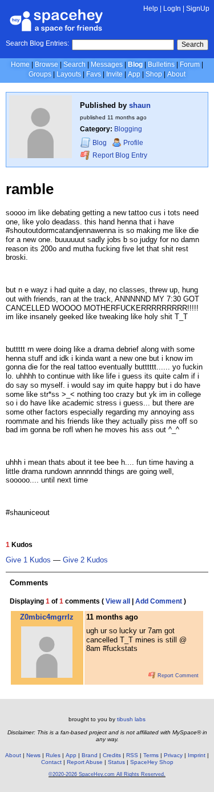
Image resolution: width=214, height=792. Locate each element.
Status (116, 762)
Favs (93, 74)
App (134, 74)
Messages (107, 65)
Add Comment (158, 601)
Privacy (173, 755)
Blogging (128, 129)
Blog (135, 65)
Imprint (196, 755)
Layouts (68, 74)
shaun (140, 105)
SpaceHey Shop (151, 762)
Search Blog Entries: (37, 43)
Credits (112, 755)
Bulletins (161, 65)
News (33, 755)
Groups (40, 74)
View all (118, 601)
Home (20, 65)
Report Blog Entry (119, 155)
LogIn (172, 9)
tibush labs (131, 719)
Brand (90, 755)
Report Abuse (85, 762)
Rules (53, 755)
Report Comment (177, 675)
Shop (154, 74)
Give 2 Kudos (85, 560)
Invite (114, 74)
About (176, 74)
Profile (133, 143)
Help (150, 9)
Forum (190, 65)
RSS (132, 755)
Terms (151, 755)
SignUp (197, 9)
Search (192, 45)
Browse (46, 65)
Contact (51, 762)
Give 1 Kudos (28, 560)
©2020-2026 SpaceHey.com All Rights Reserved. (107, 774)
